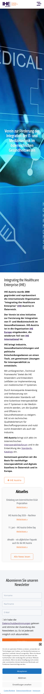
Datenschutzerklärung (23, 691)
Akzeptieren (22, 671)
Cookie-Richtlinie (9, 691)
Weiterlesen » (22, 507)
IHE (20, 305)
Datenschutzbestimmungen (16, 623)
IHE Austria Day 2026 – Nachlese (22, 515)
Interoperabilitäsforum (16, 444)
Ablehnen (22, 678)
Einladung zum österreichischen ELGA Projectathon (22, 501)
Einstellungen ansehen (22, 684)
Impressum (36, 691)
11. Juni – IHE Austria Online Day (22, 527)
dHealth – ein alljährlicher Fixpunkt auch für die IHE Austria (22, 541)
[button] (40, 644)
